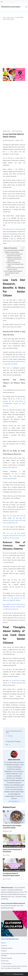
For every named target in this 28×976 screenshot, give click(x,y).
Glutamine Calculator (6, 958)
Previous (10, 736)
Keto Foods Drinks (17, 131)
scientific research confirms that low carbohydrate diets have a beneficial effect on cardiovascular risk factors (14, 606)
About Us (3, 942)
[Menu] (26, 6)
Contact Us (4, 945)
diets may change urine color (15, 515)
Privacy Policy (5, 961)
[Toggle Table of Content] (22, 248)
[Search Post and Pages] (1, 1)
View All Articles (13, 801)
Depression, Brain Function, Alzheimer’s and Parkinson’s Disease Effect (14, 259)
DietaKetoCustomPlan (7, 948)
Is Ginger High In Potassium (13, 741)
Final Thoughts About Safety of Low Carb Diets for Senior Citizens (14, 273)
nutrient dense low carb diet (12, 229)
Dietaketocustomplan (10, 7)
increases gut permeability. (10, 478)
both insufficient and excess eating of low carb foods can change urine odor (14, 520)
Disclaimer (4, 951)
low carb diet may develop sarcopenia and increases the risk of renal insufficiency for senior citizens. (14, 535)
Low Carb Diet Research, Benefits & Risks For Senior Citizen (14, 251)
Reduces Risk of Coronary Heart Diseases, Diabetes (15, 268)
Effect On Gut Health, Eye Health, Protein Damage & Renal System (15, 264)
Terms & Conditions (6, 963)
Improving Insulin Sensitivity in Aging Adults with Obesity (15, 254)
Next (7, 744)
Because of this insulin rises (10, 467)
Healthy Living (7, 131)
